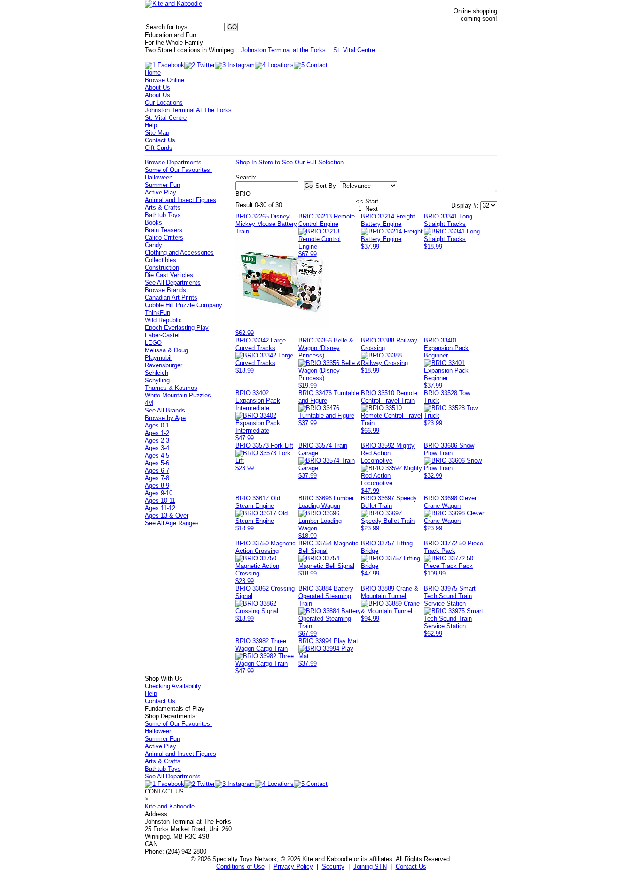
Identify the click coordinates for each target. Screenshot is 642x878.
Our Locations (164, 102)
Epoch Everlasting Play (177, 327)
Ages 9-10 (158, 493)
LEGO (153, 342)
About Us (157, 87)
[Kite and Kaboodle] (173, 3)
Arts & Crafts (162, 207)
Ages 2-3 (157, 440)
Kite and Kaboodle (170, 806)
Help (151, 125)
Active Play (160, 192)
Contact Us (160, 140)
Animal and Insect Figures (180, 199)
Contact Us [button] (411, 866)
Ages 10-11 (160, 500)
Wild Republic (163, 320)
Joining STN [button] (370, 866)
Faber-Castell (163, 335)
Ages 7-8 (157, 478)
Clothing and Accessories (179, 252)
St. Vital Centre (354, 50)
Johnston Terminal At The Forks (188, 110)
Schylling (157, 380)
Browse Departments (173, 162)
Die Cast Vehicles (169, 275)
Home (153, 72)
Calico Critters (164, 237)
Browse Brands (165, 290)
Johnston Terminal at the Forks (283, 50)
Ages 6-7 (157, 470)
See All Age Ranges (172, 523)
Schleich (156, 372)
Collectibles (160, 260)
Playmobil (158, 357)
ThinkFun (157, 312)
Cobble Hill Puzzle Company (183, 305)
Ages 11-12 (160, 508)
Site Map (157, 132)
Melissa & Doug (166, 350)
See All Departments (173, 282)
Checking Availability (173, 686)
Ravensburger (163, 365)
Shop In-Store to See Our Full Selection (289, 162)
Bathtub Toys (163, 214)
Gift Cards (158, 147)
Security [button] (333, 866)
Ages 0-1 (157, 425)
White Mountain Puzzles (178, 395)
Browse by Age (165, 417)
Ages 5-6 (157, 462)
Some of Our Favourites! (178, 169)
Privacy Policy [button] (293, 866)
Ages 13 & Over (166, 515)
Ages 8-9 (157, 485)
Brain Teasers (163, 229)
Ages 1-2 (157, 432)
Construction (162, 267)
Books (153, 222)
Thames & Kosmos (171, 387)
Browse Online (164, 80)
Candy (153, 245)
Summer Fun (162, 184)
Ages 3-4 (157, 447)
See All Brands (165, 410)
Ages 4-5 (157, 455)
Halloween (158, 177)
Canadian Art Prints (171, 297)
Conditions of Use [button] (240, 866)
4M (149, 402)
